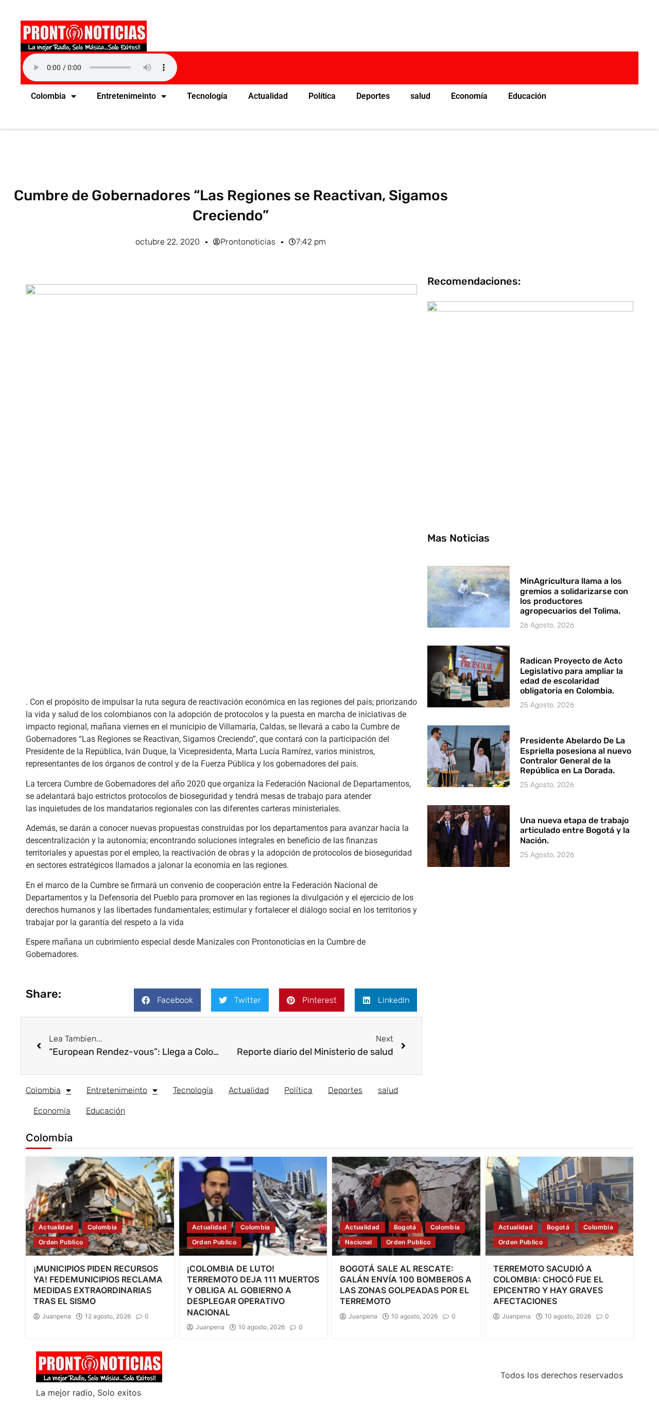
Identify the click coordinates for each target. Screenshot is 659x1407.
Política (322, 96)
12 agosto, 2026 (108, 1316)
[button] (167, 1000)
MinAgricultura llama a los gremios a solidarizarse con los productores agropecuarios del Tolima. (574, 596)
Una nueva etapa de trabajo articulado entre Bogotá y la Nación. (575, 830)
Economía (469, 96)
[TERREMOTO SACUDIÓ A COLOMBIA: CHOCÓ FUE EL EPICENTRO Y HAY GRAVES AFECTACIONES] (559, 1206)
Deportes (373, 96)
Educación (527, 96)
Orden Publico (61, 1242)
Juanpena (56, 1316)
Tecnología (207, 96)
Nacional (358, 1242)
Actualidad (268, 96)
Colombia (48, 96)
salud (420, 96)
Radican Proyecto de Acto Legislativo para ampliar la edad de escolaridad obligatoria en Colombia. (571, 676)
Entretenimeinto (126, 96)
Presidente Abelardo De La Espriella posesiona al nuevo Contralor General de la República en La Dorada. (575, 755)
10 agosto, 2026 (261, 1327)
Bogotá (405, 1227)
